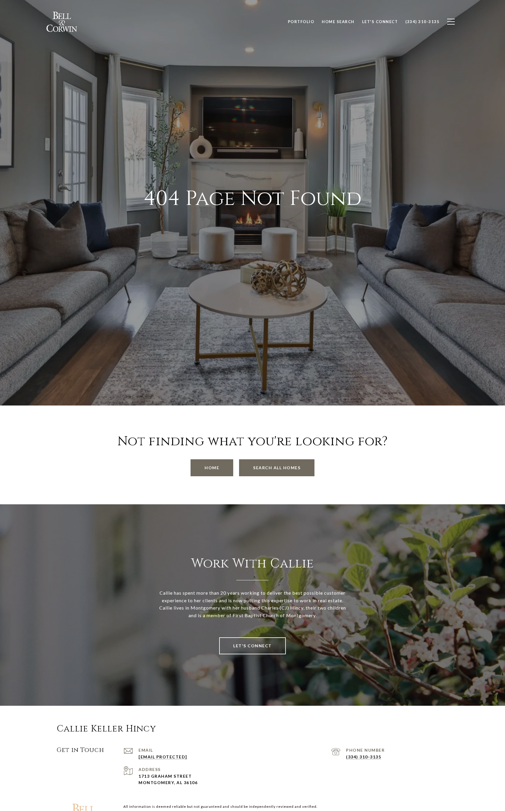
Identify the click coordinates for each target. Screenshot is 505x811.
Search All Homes (276, 467)
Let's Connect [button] (252, 645)
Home (212, 467)
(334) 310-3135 (363, 756)
